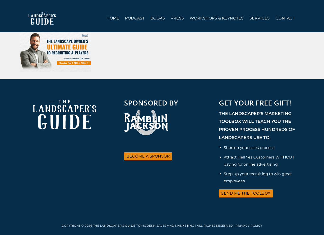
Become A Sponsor (148, 156)
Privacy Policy (249, 225)
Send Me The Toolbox (246, 193)
